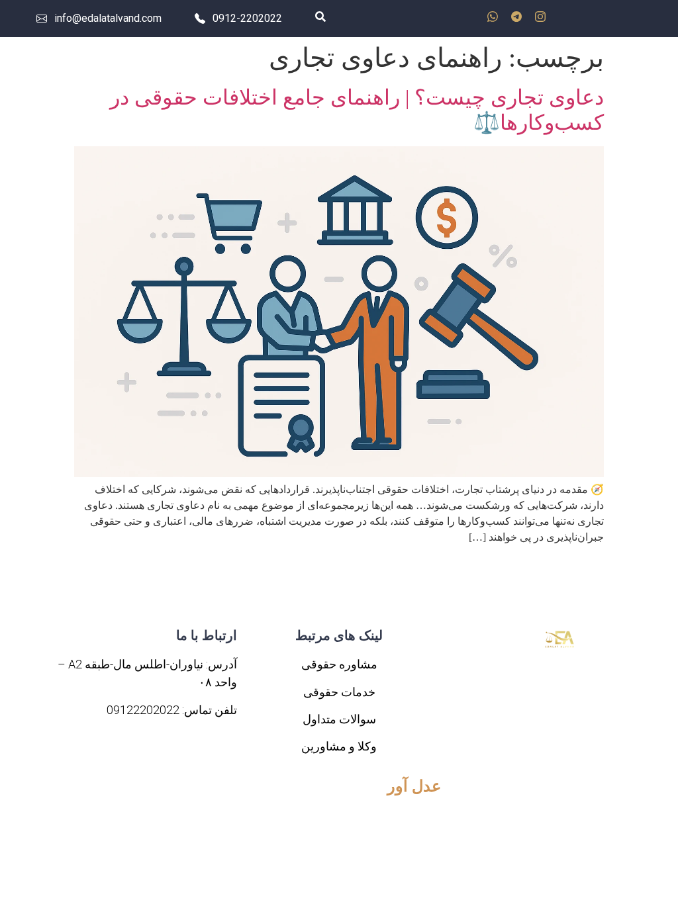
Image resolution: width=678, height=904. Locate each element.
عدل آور (414, 786)
